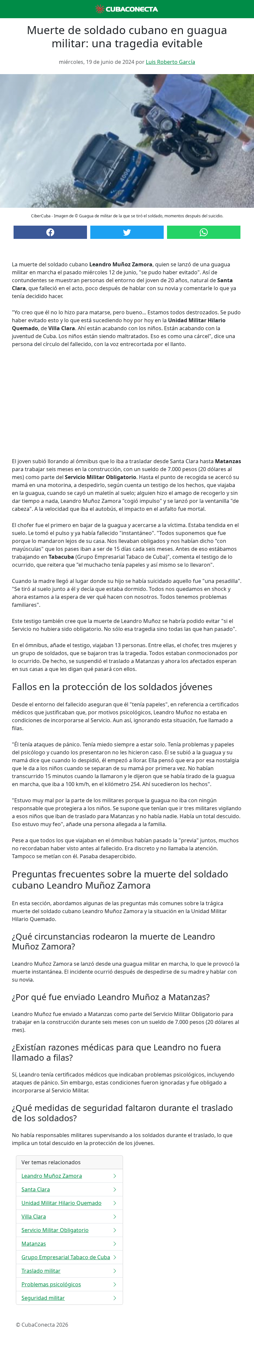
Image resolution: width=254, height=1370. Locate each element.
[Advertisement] (127, 402)
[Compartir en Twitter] (127, 232)
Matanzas (33, 1243)
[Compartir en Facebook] (50, 232)
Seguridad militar (43, 1298)
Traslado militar (41, 1270)
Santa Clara (35, 1189)
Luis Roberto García (170, 62)
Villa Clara (33, 1216)
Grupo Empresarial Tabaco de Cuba (65, 1257)
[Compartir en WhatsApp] (203, 232)
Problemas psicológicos (51, 1284)
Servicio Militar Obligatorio (55, 1230)
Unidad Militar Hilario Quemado (61, 1203)
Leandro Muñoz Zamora (51, 1175)
